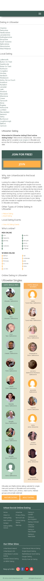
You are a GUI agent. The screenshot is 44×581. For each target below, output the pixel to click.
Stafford (3, 123)
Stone (2, 103)
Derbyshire (4, 30)
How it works (7, 520)
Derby (2, 117)
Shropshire (4, 39)
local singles (23, 140)
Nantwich (3, 114)
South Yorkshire (5, 42)
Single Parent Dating (29, 551)
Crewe (2, 98)
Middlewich (4, 78)
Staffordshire (4, 44)
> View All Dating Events (10, 224)
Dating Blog (7, 518)
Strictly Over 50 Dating (29, 559)
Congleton (4, 71)
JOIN (22, 164)
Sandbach (3, 76)
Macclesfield (4, 112)
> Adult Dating (7, 216)
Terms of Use (20, 518)
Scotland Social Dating (11, 559)
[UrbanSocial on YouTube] (32, 569)
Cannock (3, 126)
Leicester (3, 87)
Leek (1, 89)
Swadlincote (4, 64)
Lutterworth (4, 60)
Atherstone (4, 96)
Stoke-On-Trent (5, 66)
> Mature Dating (7, 214)
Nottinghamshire (6, 37)
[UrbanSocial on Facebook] (22, 569)
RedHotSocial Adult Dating (31, 554)
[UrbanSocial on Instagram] (18, 569)
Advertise (19, 512)
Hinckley (3, 73)
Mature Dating (10, 497)
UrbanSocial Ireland (10, 548)
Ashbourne (4, 107)
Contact (5, 523)
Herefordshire (5, 33)
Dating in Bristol (33, 522)
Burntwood (4, 119)
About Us (6, 515)
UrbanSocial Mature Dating (31, 548)
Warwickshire (5, 46)
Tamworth (3, 101)
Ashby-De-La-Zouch (7, 80)
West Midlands (5, 49)
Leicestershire (5, 35)
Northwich (3, 69)
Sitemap (18, 525)
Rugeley (3, 105)
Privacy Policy (20, 515)
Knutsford (3, 82)
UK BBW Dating (8, 561)
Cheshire (3, 28)
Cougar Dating (27, 556)
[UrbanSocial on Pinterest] (27, 569)
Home (5, 512)
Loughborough (5, 121)
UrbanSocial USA (9, 551)
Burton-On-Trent (6, 62)
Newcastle (4, 94)
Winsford (3, 91)
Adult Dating (28, 497)
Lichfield (3, 110)
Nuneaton (3, 85)
